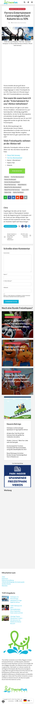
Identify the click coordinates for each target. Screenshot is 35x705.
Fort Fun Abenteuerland (14, 158)
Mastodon (5, 585)
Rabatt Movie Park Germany (12, 190)
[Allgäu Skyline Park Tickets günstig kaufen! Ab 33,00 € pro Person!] (17, 381)
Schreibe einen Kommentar (19, 22)
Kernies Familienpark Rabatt (12, 182)
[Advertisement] (17, 65)
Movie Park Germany (13, 155)
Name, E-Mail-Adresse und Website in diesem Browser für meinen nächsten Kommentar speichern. (17, 296)
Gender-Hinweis (6, 584)
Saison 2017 (25, 190)
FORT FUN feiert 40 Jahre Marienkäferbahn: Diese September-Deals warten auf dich (16, 609)
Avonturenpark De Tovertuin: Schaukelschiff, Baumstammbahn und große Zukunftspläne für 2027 (16, 447)
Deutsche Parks (9, 314)
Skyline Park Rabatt (18, 192)
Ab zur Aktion (18, 171)
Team (3, 576)
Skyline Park (7, 192)
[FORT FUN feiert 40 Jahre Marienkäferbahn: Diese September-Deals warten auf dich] (17, 324)
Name (5, 274)
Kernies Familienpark (10, 179)
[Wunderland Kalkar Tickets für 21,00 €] (17, 353)
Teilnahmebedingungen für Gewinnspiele (13, 582)
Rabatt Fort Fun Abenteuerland (12, 187)
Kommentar (6, 252)
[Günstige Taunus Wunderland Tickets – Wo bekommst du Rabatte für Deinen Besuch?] (5, 618)
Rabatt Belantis (22, 184)
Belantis (6, 177)
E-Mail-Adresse (8, 280)
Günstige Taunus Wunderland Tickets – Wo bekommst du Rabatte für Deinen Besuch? (16, 620)
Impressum (5, 578)
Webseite (6, 287)
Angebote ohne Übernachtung (17, 9)
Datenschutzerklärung (8, 580)
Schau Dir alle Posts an (10, 226)
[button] (3, 702)
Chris (9, 22)
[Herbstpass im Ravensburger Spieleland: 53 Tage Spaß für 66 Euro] (5, 598)
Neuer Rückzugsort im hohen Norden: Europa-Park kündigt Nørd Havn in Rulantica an (17, 455)
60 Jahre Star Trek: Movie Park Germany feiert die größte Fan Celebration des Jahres (15, 435)
